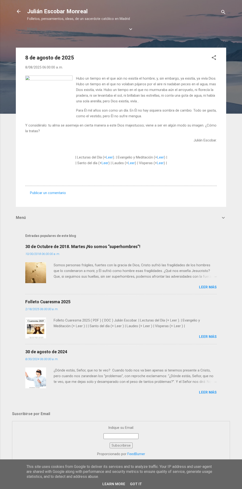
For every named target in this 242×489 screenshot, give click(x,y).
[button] (214, 58)
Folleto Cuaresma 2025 (47, 301)
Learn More (113, 484)
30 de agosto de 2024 (46, 351)
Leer (109, 157)
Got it (136, 484)
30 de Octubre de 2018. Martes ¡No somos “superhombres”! (82, 246)
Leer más (208, 287)
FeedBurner (136, 454)
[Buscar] (223, 13)
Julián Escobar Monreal (57, 11)
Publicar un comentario (48, 193)
